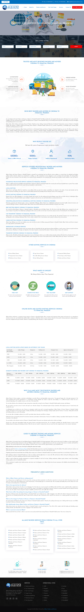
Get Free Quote (77, 7)
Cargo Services (28, 593)
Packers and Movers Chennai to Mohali (66, 534)
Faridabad (64, 590)
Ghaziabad (64, 593)
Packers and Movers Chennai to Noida (17, 539)
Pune (63, 588)
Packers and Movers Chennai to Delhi (16, 535)
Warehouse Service (29, 597)
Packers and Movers (41, 7)
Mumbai (64, 586)
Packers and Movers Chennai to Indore (66, 546)
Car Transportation (29, 588)
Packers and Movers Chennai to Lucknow (67, 548)
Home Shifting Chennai (38, 258)
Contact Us (68, 7)
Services (61, 7)
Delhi (45, 586)
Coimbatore (65, 595)
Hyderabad (46, 595)
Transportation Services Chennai (15, 255)
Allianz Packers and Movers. (50, 609)
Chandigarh (65, 597)
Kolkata (45, 597)
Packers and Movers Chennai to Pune (41, 532)
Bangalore (46, 590)
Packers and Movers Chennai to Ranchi (42, 549)
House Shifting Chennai (14, 253)
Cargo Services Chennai (38, 253)
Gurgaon (46, 588)
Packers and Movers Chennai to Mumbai (17, 530)
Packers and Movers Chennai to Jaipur (66, 536)
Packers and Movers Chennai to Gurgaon (17, 532)
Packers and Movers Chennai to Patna (42, 530)
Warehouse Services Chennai (15, 258)
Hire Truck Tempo (52, 7)
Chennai (46, 593)
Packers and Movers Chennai (64, 258)
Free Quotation (28, 600)
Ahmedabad (65, 600)
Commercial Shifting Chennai (64, 253)
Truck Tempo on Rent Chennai (65, 255)
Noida (45, 600)
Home (25, 7)
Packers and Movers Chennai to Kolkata (17, 537)
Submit (76, 46)
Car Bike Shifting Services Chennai (41, 255)
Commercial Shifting (30, 595)
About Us (31, 7)
